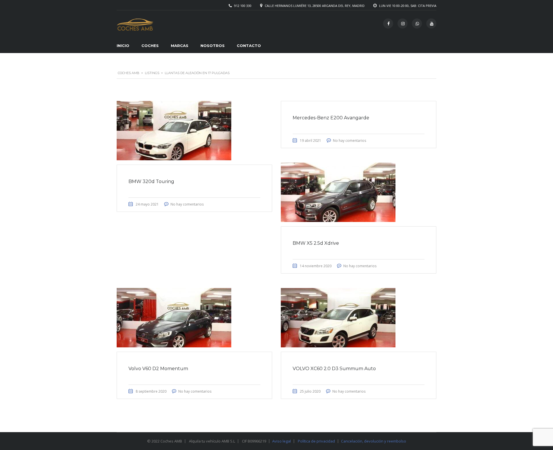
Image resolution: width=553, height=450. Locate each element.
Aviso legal (281, 441)
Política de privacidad (316, 441)
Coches (150, 45)
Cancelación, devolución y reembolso (373, 441)
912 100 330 (242, 5)
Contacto (249, 45)
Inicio (123, 45)
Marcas (179, 45)
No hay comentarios (187, 204)
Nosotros (212, 45)
